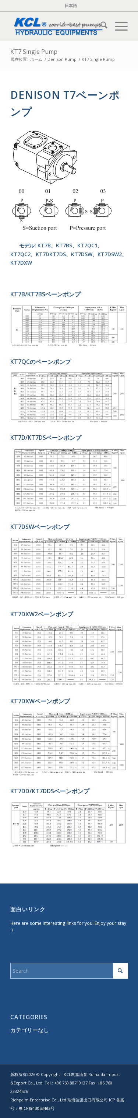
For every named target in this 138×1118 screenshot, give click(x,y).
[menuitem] (71, 5)
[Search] (100, 26)
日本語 (71, 5)
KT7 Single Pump (33, 52)
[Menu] (117, 26)
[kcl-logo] (57, 26)
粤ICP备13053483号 (36, 1108)
